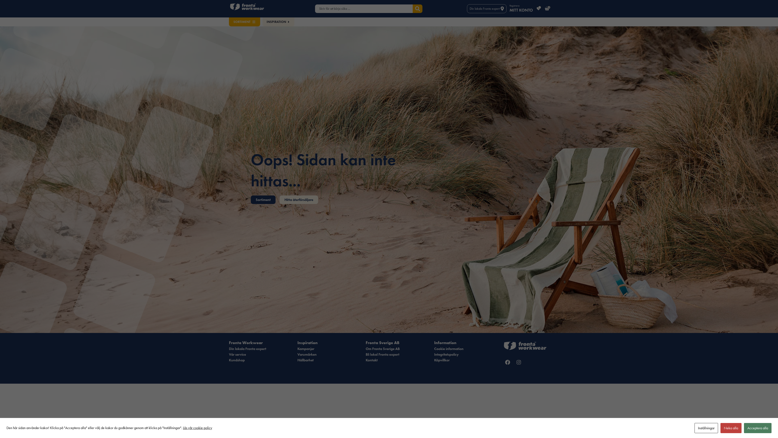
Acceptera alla (757, 428)
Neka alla (731, 428)
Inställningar (706, 428)
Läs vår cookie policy (197, 428)
